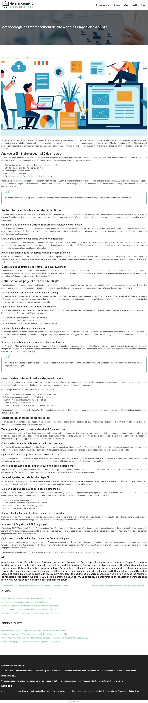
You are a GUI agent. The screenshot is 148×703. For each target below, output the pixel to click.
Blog (143, 5)
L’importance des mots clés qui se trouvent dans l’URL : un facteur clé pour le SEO (34, 634)
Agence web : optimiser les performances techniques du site (26, 598)
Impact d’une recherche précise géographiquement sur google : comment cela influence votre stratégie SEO (44, 638)
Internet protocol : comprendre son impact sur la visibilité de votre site (29, 609)
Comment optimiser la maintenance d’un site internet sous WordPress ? (30, 606)
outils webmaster (19, 181)
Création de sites (121, 5)
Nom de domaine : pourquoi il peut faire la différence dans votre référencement (33, 630)
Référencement (102, 5)
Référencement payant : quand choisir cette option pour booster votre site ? (31, 641)
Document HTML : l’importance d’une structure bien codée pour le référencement (35, 586)
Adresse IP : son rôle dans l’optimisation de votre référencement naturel (30, 613)
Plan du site (74, 701)
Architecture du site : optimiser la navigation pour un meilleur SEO (118, 586)
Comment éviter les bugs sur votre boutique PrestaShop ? (24, 602)
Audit (135, 5)
